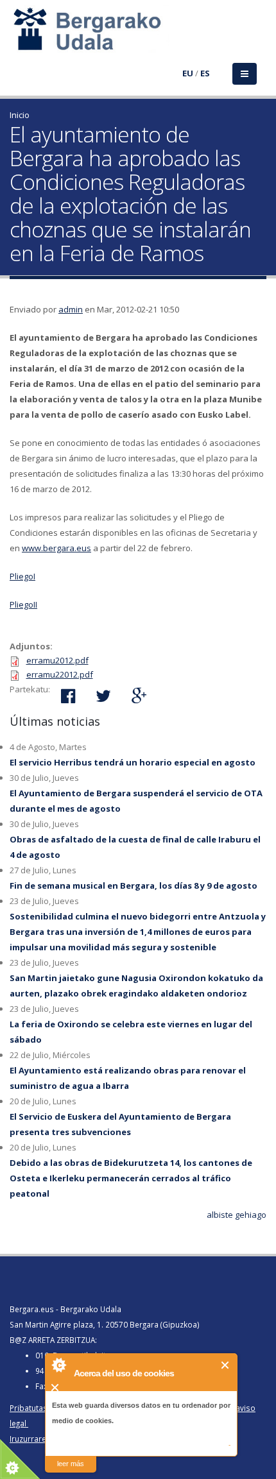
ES (205, 73)
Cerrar (225, 1365)
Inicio (20, 115)
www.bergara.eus (56, 548)
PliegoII (23, 604)
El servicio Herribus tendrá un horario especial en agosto (132, 762)
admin (70, 309)
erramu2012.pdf (57, 660)
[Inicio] (17, 36)
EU (187, 73)
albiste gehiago (236, 1214)
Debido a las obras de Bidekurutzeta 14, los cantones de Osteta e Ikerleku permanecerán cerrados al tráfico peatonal (131, 1178)
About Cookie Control (58, 1365)
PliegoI (22, 576)
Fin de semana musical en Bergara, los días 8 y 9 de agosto (133, 885)
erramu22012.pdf (59, 674)
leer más (70, 1463)
